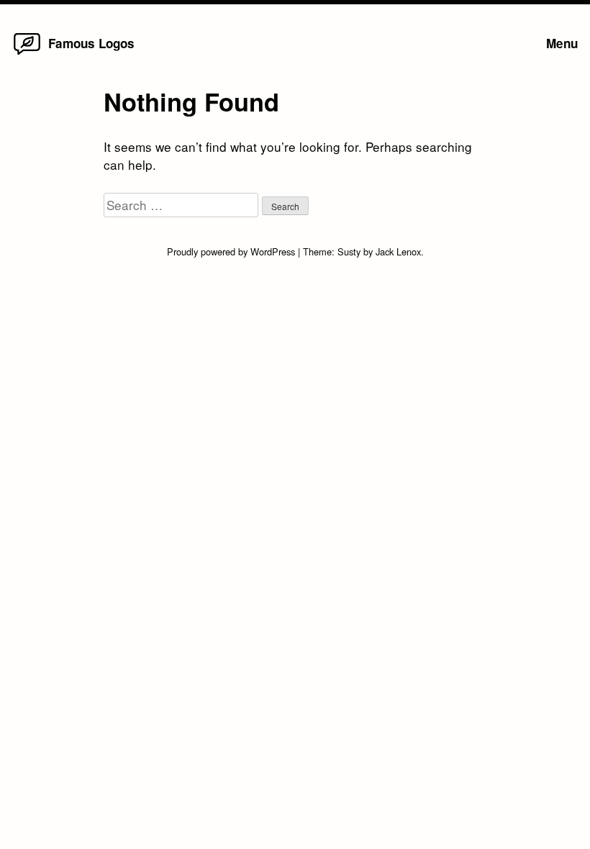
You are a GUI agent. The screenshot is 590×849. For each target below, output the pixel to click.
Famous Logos (91, 43)
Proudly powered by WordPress (232, 251)
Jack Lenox (398, 251)
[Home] (27, 54)
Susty (348, 251)
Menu (562, 43)
